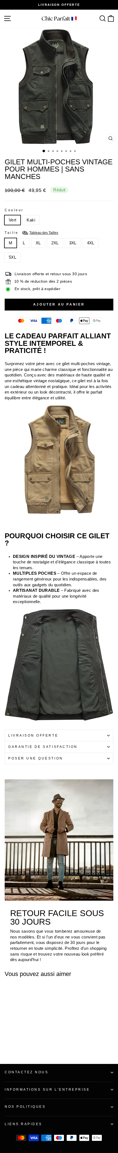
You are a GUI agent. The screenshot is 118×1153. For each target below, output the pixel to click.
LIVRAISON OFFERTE (33, 735)
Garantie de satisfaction (43, 746)
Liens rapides (23, 1124)
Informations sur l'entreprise (47, 1089)
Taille (31, 232)
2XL (55, 243)
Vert (12, 220)
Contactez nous (26, 1072)
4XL (90, 243)
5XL (12, 257)
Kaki (31, 220)
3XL (73, 243)
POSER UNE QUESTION (35, 758)
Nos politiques (25, 1106)
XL (38, 243)
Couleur (14, 210)
